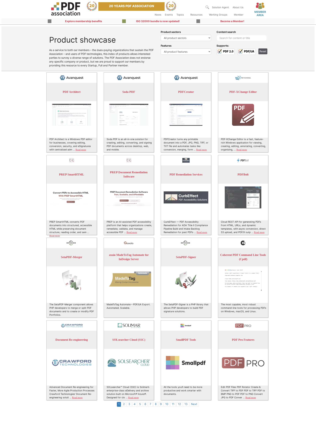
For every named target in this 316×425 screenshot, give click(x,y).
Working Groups (218, 14)
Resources (196, 14)
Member (238, 14)
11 (173, 404)
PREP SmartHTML (71, 174)
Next (194, 404)
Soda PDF (128, 91)
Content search (226, 31)
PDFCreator (186, 91)
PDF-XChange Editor (243, 91)
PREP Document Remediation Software (129, 174)
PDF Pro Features (243, 339)
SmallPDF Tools (186, 339)
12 (179, 404)
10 (166, 404)
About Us (238, 7)
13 (186, 404)
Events (169, 14)
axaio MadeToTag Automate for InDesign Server (129, 257)
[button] (207, 7)
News (158, 14)
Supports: (223, 45)
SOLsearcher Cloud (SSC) (128, 339)
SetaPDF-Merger (71, 257)
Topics (180, 14)
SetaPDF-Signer (186, 257)
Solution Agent (220, 7)
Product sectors (171, 31)
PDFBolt (243, 174)
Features (166, 45)
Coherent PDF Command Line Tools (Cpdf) (243, 257)
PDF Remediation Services (186, 174)
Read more (81, 149)
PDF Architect (71, 91)
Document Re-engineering (71, 339)
